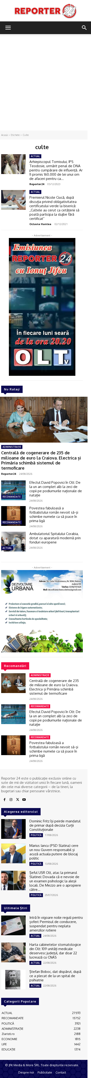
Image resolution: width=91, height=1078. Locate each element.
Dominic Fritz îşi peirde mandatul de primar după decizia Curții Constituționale (54, 825)
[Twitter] (17, 800)
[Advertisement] (45, 82)
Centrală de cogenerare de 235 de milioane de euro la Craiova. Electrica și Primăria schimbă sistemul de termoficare (41, 460)
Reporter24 (8, 474)
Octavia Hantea (40, 224)
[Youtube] (24, 800)
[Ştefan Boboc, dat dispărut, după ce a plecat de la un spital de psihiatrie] (13, 979)
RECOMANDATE (12, 496)
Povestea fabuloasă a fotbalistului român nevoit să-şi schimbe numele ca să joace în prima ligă (53, 514)
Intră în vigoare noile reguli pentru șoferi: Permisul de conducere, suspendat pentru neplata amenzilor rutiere (56, 923)
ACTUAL (7, 548)
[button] (7, 27)
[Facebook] (4, 800)
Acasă (4, 135)
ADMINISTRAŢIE (12, 446)
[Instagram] (11, 800)
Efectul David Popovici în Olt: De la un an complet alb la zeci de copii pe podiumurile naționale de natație (55, 488)
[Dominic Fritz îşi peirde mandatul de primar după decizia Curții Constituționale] (13, 829)
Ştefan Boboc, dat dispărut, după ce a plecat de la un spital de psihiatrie (55, 975)
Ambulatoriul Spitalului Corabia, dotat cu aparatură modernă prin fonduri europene (55, 537)
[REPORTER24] (45, 10)
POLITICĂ (36, 835)
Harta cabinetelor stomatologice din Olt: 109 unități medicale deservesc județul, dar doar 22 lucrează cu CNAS (55, 950)
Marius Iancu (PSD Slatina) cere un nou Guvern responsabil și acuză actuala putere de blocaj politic (53, 851)
